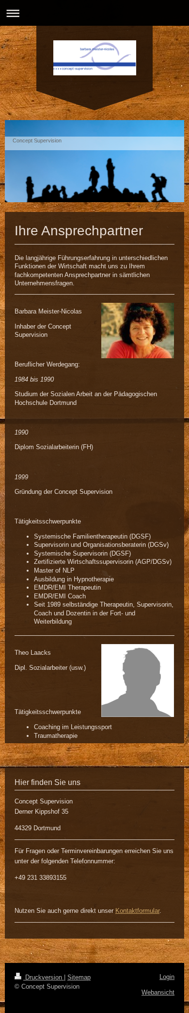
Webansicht (158, 992)
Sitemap (79, 977)
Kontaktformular (137, 910)
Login (166, 976)
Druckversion (43, 977)
